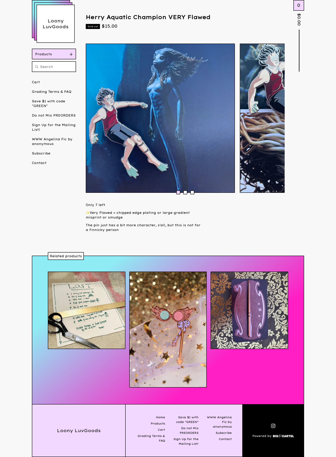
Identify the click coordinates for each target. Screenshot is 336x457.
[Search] (37, 67)
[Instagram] (273, 425)
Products (43, 54)
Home (160, 417)
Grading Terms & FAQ (51, 92)
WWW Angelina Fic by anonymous (52, 141)
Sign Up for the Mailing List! (54, 127)
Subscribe (41, 153)
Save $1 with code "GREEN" (48, 103)
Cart (36, 82)
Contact (39, 163)
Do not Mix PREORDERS (54, 115)
